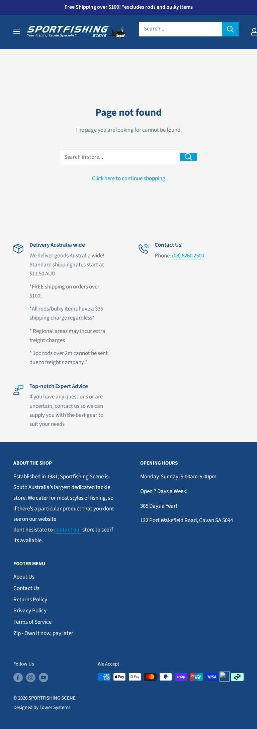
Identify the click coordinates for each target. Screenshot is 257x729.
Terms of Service (32, 622)
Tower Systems (54, 707)
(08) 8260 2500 (188, 256)
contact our (67, 530)
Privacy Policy (30, 611)
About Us (23, 577)
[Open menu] (16, 31)
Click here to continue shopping (128, 178)
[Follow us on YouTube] (43, 677)
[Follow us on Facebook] (18, 677)
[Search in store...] (188, 157)
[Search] (230, 29)
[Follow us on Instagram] (30, 677)
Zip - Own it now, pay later (43, 633)
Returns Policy (30, 600)
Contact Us (26, 588)
